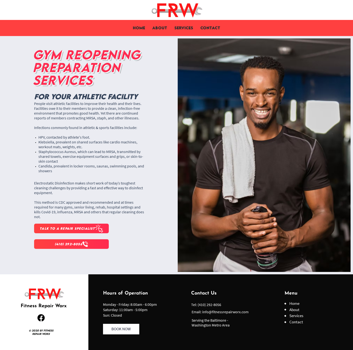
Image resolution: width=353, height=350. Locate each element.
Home (294, 303)
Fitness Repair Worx (44, 306)
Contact (296, 322)
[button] (184, 28)
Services (296, 315)
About (294, 309)
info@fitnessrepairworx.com (225, 311)
